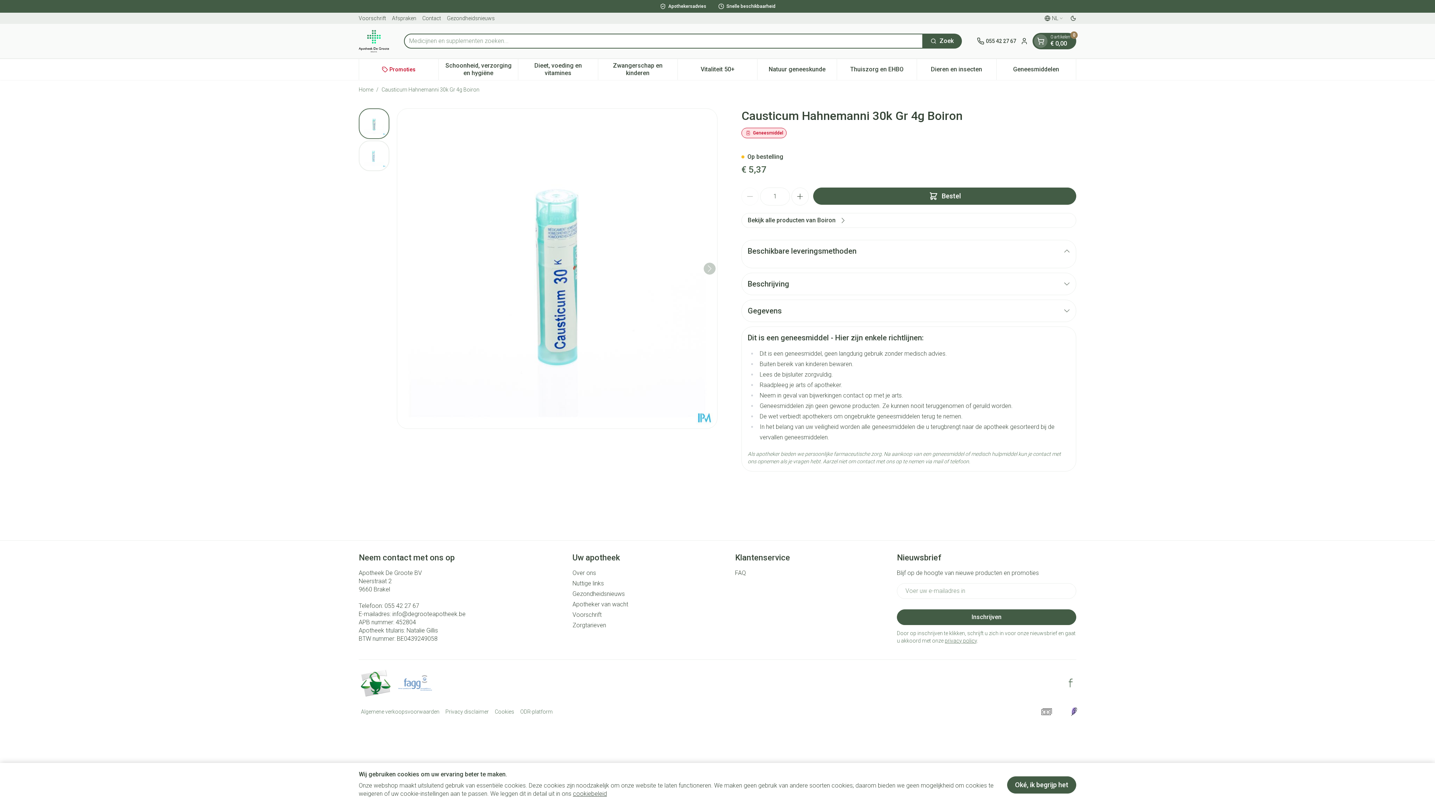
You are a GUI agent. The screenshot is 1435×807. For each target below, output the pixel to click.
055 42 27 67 (402, 605)
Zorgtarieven (589, 625)
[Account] (1024, 41)
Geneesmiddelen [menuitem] (1044, 71)
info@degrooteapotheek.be (429, 614)
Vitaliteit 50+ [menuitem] (729, 71)
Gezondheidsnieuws (471, 18)
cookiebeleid (590, 793)
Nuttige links (588, 583)
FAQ (740, 572)
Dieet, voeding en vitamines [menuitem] (566, 69)
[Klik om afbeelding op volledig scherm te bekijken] (557, 269)
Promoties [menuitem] (402, 69)
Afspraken (404, 18)
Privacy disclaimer (467, 712)
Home (366, 90)
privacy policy (961, 641)
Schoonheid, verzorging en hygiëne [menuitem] (481, 69)
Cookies (504, 712)
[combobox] (663, 41)
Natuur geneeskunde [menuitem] (803, 71)
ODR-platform (536, 712)
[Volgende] (710, 269)
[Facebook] (1070, 683)
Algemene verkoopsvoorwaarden (400, 712)
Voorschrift (372, 18)
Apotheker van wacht (600, 604)
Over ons (584, 572)
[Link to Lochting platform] (1074, 711)
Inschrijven (987, 617)
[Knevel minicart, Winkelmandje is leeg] (1040, 41)
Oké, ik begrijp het (1041, 785)
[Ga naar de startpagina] (374, 41)
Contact (431, 18)
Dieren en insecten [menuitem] (963, 71)
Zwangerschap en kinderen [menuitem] (645, 69)
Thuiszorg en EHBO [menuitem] (883, 71)
